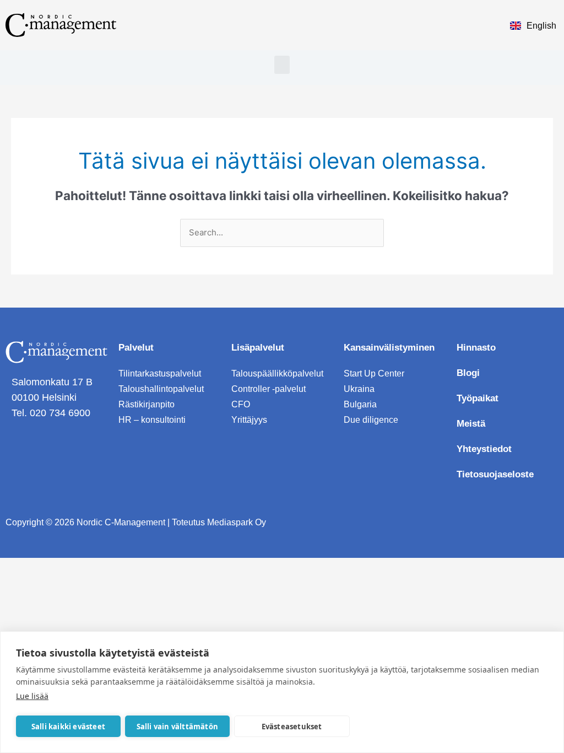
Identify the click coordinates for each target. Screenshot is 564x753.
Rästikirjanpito (146, 404)
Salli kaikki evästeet (68, 727)
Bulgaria (360, 404)
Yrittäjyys (249, 419)
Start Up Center (374, 373)
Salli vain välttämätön (177, 727)
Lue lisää (32, 696)
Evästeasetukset (292, 727)
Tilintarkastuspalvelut (159, 373)
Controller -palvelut (268, 389)
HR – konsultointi (152, 419)
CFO (240, 404)
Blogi (468, 373)
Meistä (471, 423)
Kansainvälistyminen (389, 347)
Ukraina (359, 389)
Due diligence (371, 419)
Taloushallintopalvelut (161, 389)
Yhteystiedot (484, 449)
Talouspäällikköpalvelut (277, 373)
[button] (282, 65)
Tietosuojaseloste (495, 474)
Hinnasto (476, 347)
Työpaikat (477, 398)
